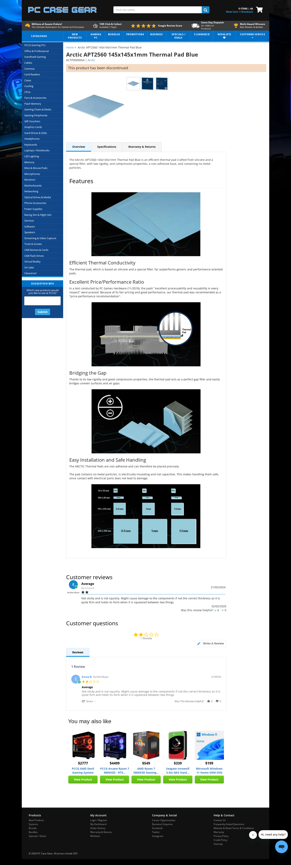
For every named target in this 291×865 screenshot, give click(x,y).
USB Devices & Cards (36, 250)
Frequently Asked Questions (229, 824)
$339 (178, 763)
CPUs (27, 92)
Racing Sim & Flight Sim (37, 215)
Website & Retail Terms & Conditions (234, 828)
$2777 (83, 763)
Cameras (29, 68)
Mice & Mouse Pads (35, 168)
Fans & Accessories (35, 97)
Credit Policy (220, 840)
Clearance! (30, 273)
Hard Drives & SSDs (35, 133)
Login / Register (98, 820)
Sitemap (218, 844)
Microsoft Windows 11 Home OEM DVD (209, 770)
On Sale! (29, 267)
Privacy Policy (221, 836)
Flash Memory (32, 103)
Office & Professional (36, 51)
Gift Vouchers (32, 121)
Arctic (91, 60)
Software (29, 226)
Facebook (157, 828)
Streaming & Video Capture (40, 238)
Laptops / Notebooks (36, 150)
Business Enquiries (162, 824)
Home (70, 47)
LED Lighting (31, 156)
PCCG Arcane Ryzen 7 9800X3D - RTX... (114, 770)
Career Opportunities (163, 820)
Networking (31, 191)
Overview (78, 147)
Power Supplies (33, 209)
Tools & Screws (33, 244)
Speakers (29, 232)
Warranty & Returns (142, 147)
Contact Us (220, 820)
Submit (43, 312)
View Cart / (233, 11)
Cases (27, 80)
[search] (205, 9)
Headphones (32, 138)
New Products (36, 820)
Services (29, 220)
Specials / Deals (37, 836)
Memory (29, 162)
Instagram (157, 836)
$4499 (115, 763)
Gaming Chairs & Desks (37, 109)
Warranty (219, 832)
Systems (33, 824)
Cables (28, 62)
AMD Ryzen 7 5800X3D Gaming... (146, 770)
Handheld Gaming (35, 57)
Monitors (29, 179)
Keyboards (30, 144)
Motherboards (33, 185)
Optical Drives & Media (37, 197)
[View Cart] (258, 9)
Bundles (33, 832)
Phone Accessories (35, 203)
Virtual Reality (32, 261)
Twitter (156, 832)
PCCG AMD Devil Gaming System (83, 770)
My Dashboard (98, 824)
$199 (209, 763)
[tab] (210, 643)
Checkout (247, 11)
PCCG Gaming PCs (35, 45)
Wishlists (95, 836)
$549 (146, 763)
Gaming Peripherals (35, 115)
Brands (33, 828)
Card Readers (32, 74)
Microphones (32, 174)
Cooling (28, 86)
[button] (89, 701)
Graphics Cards (33, 127)
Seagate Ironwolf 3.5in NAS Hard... (177, 770)
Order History (97, 828)
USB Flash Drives (34, 256)
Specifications (106, 147)
